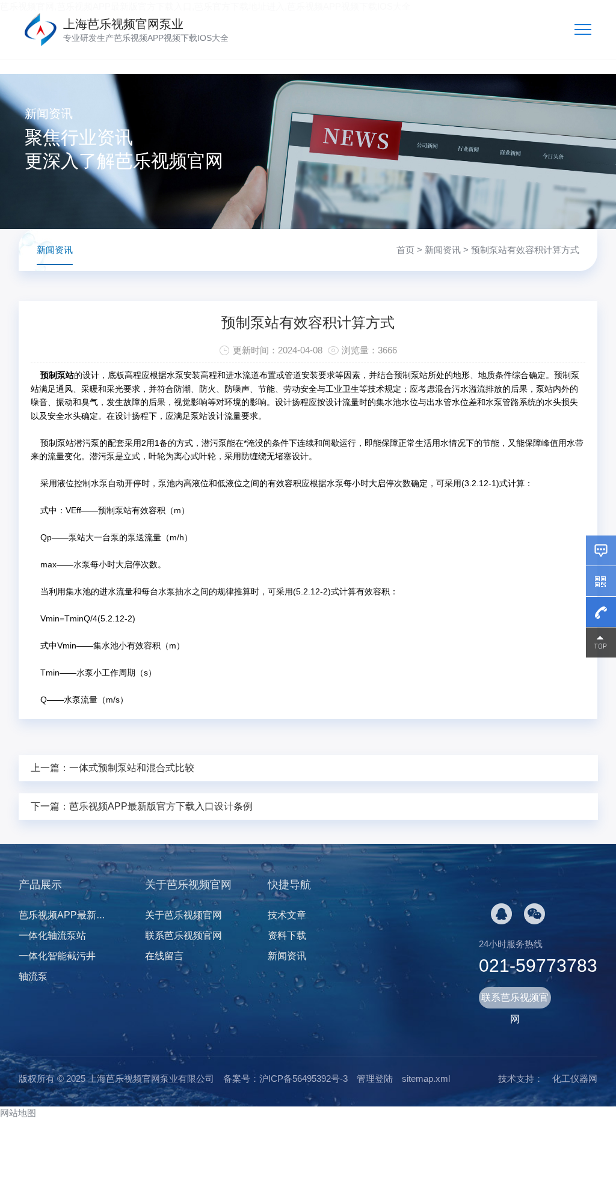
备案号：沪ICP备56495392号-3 (285, 1078)
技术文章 (287, 915)
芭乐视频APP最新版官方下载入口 (91, 915)
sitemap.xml (426, 1078)
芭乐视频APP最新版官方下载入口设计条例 (161, 806)
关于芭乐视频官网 (183, 915)
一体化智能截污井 (57, 956)
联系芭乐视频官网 (183, 935)
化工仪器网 (574, 1078)
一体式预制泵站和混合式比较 (131, 768)
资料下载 (287, 935)
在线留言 (164, 956)
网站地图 (18, 1113)
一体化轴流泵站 (52, 935)
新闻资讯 (443, 250)
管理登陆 (375, 1078)
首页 (405, 250)
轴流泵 (33, 976)
